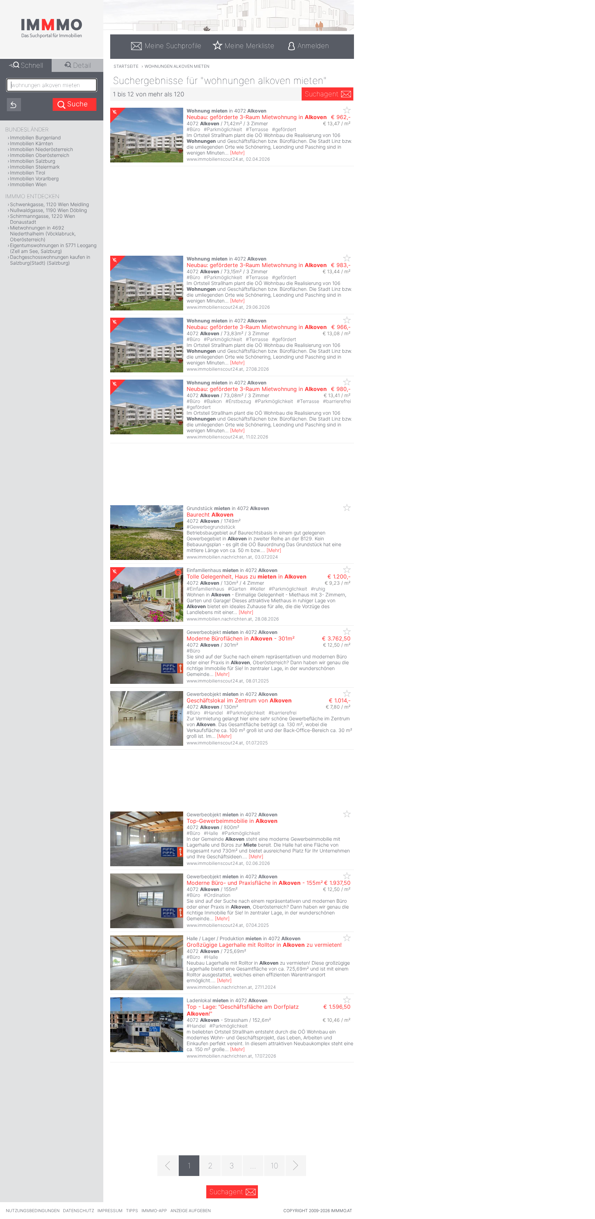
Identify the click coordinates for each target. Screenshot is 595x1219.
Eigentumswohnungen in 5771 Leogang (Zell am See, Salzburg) (53, 248)
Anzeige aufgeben (190, 1210)
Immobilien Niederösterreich (41, 149)
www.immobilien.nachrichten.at (219, 557)
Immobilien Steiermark (35, 167)
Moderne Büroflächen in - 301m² (241, 638)
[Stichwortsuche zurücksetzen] (14, 104)
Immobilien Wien (28, 184)
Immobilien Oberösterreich (39, 155)
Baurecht (210, 514)
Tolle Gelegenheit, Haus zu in (246, 576)
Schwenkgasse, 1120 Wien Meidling (49, 204)
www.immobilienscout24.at (215, 159)
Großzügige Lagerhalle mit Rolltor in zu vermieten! (264, 944)
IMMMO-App (154, 1210)
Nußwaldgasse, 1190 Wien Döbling (48, 210)
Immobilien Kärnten (31, 143)
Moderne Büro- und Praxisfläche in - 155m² (255, 882)
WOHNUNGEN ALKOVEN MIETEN (177, 66)
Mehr (237, 153)
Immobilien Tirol (27, 173)
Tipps (132, 1210)
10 (274, 1165)
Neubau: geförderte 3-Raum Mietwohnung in (257, 117)
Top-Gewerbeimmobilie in (232, 820)
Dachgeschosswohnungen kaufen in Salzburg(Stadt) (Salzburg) (50, 260)
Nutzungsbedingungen (33, 1210)
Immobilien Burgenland (35, 137)
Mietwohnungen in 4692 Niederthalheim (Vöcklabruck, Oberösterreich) (43, 233)
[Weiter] (295, 1165)
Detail (82, 65)
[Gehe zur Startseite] (51, 37)
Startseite (126, 66)
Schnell (32, 65)
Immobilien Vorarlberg (34, 178)
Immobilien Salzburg (32, 161)
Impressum (110, 1210)
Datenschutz (78, 1210)
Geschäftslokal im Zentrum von (239, 700)
